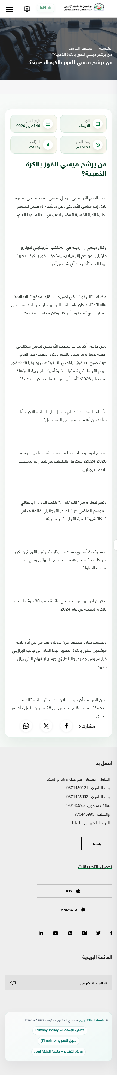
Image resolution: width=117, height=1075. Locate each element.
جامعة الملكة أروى (91, 1021)
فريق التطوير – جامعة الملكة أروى (58, 1052)
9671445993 (77, 796)
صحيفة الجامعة (80, 48)
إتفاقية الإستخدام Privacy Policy (59, 1030)
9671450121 (77, 787)
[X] (46, 726)
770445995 (75, 805)
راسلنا (76, 822)
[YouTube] (55, 933)
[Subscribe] (13, 983)
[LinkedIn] (41, 933)
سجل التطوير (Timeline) (58, 1041)
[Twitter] (98, 933)
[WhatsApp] (26, 726)
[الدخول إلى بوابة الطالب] (27, 9)
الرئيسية (105, 48)
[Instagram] (84, 933)
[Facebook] (66, 726)
